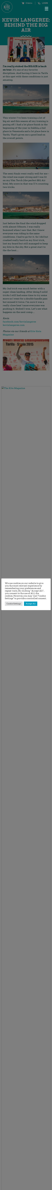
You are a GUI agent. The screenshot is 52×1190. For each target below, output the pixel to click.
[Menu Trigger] (46, 8)
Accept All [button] (31, 604)
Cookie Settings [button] (14, 604)
